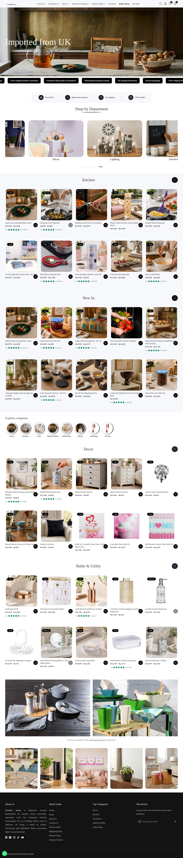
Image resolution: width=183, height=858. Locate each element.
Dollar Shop (124, 3)
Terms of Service (56, 840)
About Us (53, 818)
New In (40, 3)
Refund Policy (55, 835)
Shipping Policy (55, 831)
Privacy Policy (55, 827)
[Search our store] (161, 3)
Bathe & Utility (99, 823)
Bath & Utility (98, 3)
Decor (64, 3)
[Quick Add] (62, 708)
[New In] (175, 298)
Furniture (53, 3)
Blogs (51, 814)
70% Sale (135, 3)
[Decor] (175, 449)
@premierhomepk (97, 740)
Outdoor (112, 3)
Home (51, 810)
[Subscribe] (175, 821)
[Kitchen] (175, 180)
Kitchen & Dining (79, 3)
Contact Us (53, 823)
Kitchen (96, 814)
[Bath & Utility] (175, 566)
